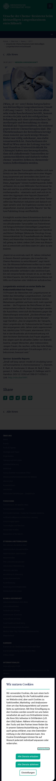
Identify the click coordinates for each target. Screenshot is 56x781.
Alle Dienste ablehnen (28, 764)
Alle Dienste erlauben (28, 756)
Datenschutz (43, 748)
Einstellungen (28, 772)
